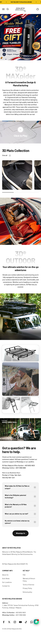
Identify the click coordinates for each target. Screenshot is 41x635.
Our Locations (7, 582)
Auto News (6, 578)
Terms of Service (28, 585)
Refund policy (27, 592)
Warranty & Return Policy (29, 580)
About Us (5, 575)
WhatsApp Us (20, 533)
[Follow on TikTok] (25, 622)
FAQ (24, 575)
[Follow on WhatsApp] (31, 622)
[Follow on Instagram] (14, 622)
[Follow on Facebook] (3, 622)
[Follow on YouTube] (20, 622)
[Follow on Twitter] (9, 622)
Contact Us (6, 586)
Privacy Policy (27, 588)
